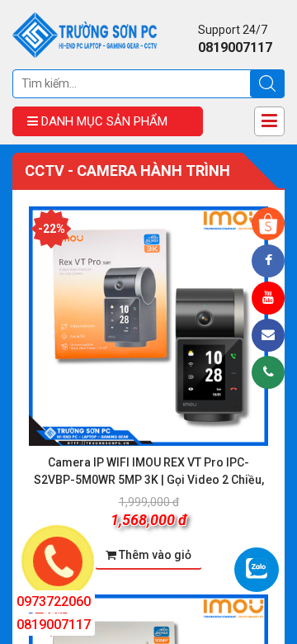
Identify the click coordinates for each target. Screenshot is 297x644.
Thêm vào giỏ (155, 554)
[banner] (84, 33)
